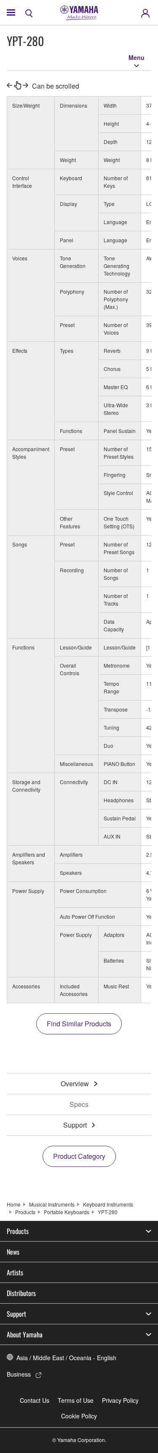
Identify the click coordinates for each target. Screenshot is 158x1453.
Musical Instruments (52, 1204)
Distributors (21, 1293)
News (13, 1252)
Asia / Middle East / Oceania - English (66, 1357)
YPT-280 (108, 1211)
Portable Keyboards (66, 1211)
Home (14, 1204)
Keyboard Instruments (108, 1204)
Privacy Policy (120, 1400)
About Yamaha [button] (25, 1334)
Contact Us (34, 1400)
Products (25, 1211)
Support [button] (16, 1314)
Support (75, 1125)
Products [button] (18, 1231)
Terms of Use (76, 1400)
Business (19, 1374)
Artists (15, 1272)
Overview (75, 1083)
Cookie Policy (79, 1416)
